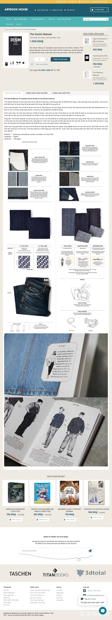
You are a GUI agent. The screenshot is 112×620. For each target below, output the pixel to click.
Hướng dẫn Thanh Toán (37, 603)
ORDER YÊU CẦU (58, 10)
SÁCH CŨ (51, 19)
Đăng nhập (62, 2)
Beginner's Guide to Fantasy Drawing (69, 510)
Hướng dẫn (60, 600)
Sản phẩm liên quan (93, 34)
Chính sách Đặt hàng (36, 600)
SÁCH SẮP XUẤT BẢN (64, 19)
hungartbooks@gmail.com (96, 596)
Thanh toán (85, 2)
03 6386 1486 (44, 70)
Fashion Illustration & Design (96, 509)
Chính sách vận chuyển (37, 593)
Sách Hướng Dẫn (20, 19)
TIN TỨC (18, 24)
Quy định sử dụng (35, 598)
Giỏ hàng (59, 598)
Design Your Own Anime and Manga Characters (42, 510)
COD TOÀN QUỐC (44, 10)
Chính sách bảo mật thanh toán (40, 590)
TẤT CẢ (8, 19)
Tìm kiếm (60, 590)
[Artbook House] (21, 9)
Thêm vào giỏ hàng (60, 59)
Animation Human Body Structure (15, 510)
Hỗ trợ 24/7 (72, 10)
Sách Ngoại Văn (37, 19)
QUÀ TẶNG (9, 24)
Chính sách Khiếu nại (37, 595)
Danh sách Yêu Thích (99, 2)
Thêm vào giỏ (16, 519)
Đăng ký (73, 2)
